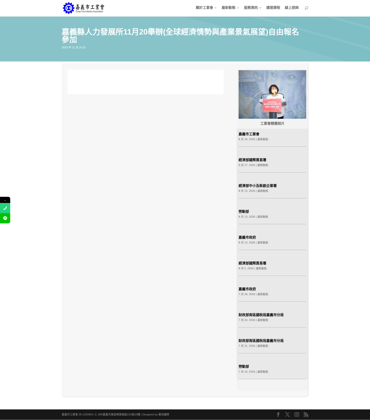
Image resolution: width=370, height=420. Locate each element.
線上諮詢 (292, 8)
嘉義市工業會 (249, 134)
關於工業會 (204, 8)
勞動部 (244, 212)
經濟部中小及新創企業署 (258, 186)
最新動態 (228, 8)
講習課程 (273, 8)
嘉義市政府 (247, 237)
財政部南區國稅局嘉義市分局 (261, 315)
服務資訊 (251, 8)
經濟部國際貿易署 (252, 160)
